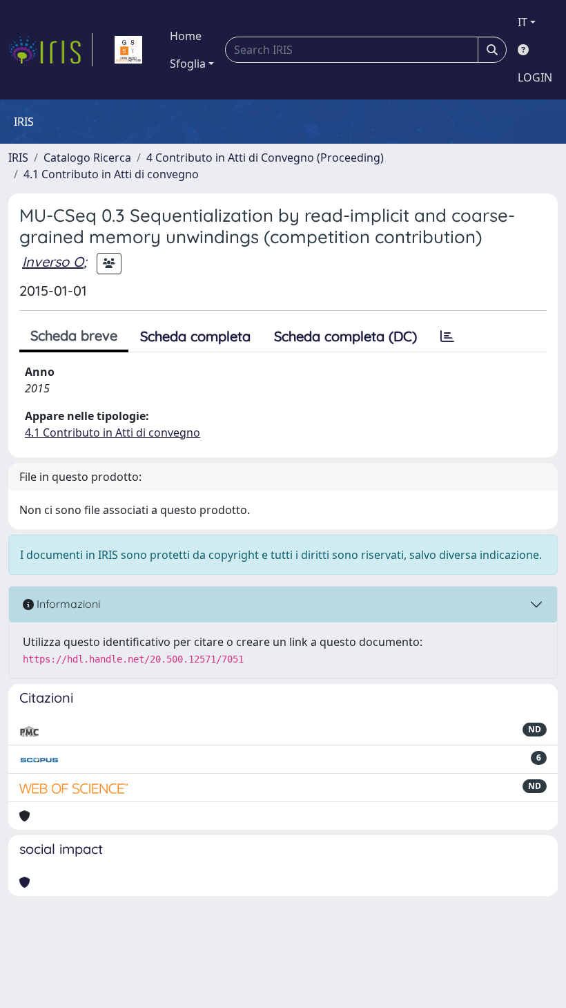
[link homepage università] (128, 49)
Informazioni (67, 604)
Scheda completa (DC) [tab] (345, 336)
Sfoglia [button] (188, 63)
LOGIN (535, 77)
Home (186, 36)
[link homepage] (50, 49)
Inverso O (53, 261)
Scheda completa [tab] (195, 336)
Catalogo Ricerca (87, 157)
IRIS (18, 157)
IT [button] (522, 22)
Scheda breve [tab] (73, 335)
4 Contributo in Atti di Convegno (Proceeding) (265, 157)
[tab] (447, 336)
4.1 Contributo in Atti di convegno (111, 174)
